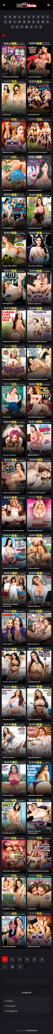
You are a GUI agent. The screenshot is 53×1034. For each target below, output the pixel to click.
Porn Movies (10, 1006)
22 (12, 966)
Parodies (9, 1001)
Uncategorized (11, 1011)
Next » (20, 967)
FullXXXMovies (32, 1030)
